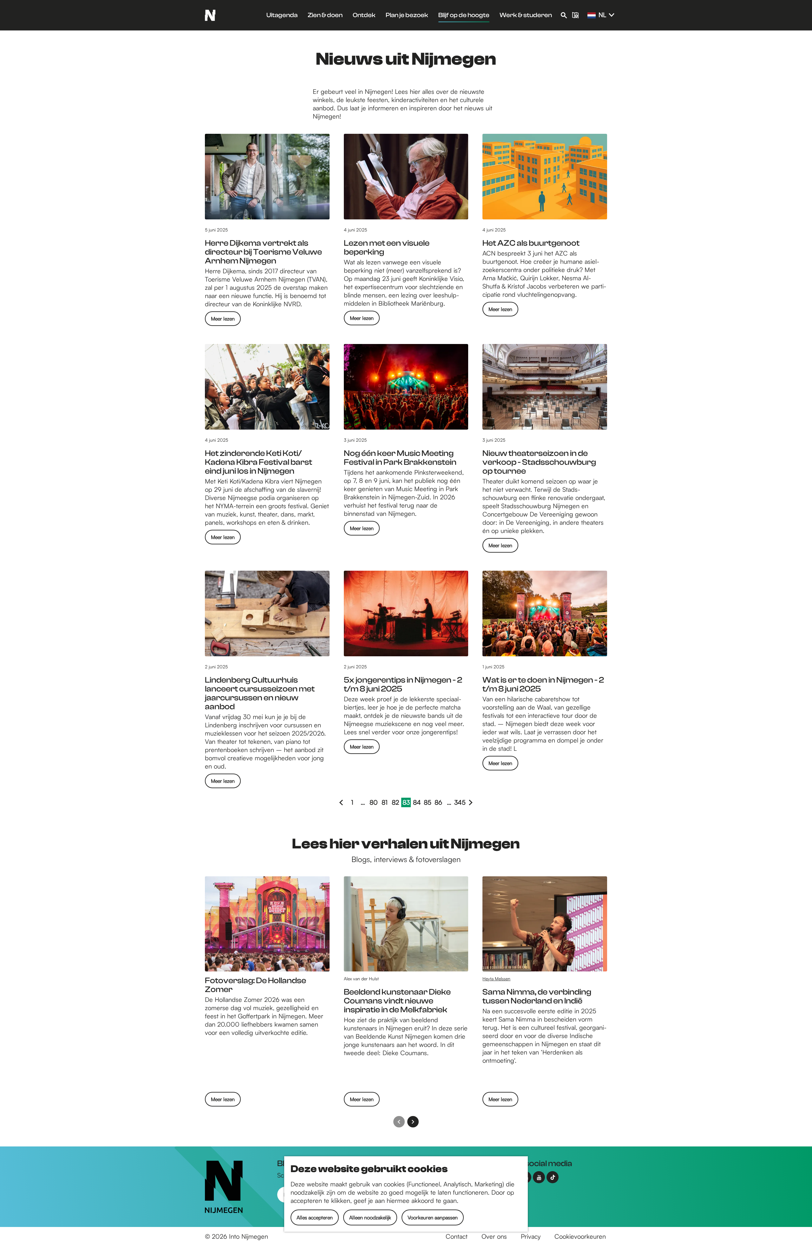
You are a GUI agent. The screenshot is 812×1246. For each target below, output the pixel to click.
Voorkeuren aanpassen (433, 1217)
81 (385, 802)
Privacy (530, 1236)
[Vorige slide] (399, 1121)
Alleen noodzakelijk (370, 1217)
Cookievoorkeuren (580, 1236)
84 (417, 802)
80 (374, 802)
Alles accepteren (315, 1217)
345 (460, 802)
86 (439, 802)
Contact (457, 1236)
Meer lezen (223, 320)
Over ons (494, 1236)
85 (428, 802)
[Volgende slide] (413, 1121)
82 (396, 802)
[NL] (591, 15)
